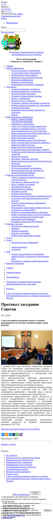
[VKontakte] (3, 434)
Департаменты (12, 277)
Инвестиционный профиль (23, 173)
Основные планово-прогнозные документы (30, 103)
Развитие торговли (14, 224)
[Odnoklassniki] (6, 434)
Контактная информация (22, 80)
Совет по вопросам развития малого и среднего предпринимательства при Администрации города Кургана (28, 295)
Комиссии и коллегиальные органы (27, 77)
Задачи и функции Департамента (25, 70)
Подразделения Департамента (24, 75)
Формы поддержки (19, 156)
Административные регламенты (25, 89)
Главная (9, 66)
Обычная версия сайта (11, 16)
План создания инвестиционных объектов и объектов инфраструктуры (30, 143)
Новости (10, 289)
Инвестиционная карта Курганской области (30, 133)
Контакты (15, 163)
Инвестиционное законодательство (26, 147)
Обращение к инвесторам (22, 124)
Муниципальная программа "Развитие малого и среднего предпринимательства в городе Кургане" (31, 198)
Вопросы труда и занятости (23, 101)
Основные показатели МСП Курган (27, 221)
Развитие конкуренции (21, 194)
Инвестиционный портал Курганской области (31, 161)
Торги (8, 240)
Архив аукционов (19, 247)
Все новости (11, 455)
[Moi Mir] (10, 434)
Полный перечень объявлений (24, 242)
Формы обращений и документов (26, 91)
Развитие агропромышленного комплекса (29, 212)
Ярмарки (15, 228)
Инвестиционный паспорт (23, 138)
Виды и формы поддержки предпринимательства (23, 185)
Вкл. (15, 14)
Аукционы (16, 249)
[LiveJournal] (13, 434)
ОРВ (8, 252)
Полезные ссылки (19, 191)
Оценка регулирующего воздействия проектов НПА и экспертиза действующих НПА (30, 256)
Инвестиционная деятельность (19, 117)
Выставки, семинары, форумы (24, 159)
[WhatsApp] (17, 434)
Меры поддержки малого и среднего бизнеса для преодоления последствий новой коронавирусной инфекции (31, 217)
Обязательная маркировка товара (25, 235)
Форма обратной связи (21, 166)
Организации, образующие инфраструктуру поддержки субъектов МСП (30, 209)
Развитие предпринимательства (20, 175)
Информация (12, 23)
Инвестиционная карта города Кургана (28, 140)
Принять (48, 510)
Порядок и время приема (22, 82)
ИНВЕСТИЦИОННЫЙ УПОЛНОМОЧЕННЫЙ (22, 120)
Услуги (9, 238)
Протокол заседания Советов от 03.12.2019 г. (20, 429)
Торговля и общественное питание (26, 96)
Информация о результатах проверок (27, 84)
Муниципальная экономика (23, 94)
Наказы (14, 115)
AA (2, 9)
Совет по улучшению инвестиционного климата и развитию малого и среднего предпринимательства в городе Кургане (28, 128)
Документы (11, 87)
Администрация (13, 272)
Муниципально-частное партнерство (27, 170)
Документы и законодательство (25, 182)
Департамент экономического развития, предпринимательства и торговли (23, 283)
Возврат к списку (8, 444)
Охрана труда (12, 474)
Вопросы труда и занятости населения (23, 458)
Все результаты (7, 32)
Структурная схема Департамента (26, 73)
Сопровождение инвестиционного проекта (30, 149)
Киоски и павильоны (20, 233)
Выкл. (20, 14)
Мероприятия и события (22, 189)
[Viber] (21, 434)
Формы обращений (19, 231)
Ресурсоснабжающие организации (26, 168)
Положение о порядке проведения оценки (29, 261)
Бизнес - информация (20, 98)
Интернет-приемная (15, 263)
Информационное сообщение (19, 462)
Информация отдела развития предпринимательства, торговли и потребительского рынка (21, 467)
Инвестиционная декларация (24, 136)
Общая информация (15, 68)
